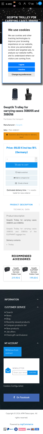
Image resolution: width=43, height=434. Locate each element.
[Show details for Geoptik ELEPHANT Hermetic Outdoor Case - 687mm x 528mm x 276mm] (7, 269)
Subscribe (32, 372)
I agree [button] (21, 65)
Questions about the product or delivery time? (23, 136)
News (8, 316)
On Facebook (23, 397)
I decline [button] (21, 69)
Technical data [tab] (21, 209)
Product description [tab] (21, 204)
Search (9, 312)
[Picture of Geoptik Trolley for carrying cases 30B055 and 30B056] (15, 94)
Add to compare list (22, 178)
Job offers (11, 332)
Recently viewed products (18, 322)
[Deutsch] (14, 2)
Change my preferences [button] (21, 74)
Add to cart (22, 165)
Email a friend (23, 183)
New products (12, 329)
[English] (14, 6)
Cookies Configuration (13, 386)
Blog (8, 319)
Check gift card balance (16, 335)
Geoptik (19, 125)
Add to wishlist (22, 172)
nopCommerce (26, 424)
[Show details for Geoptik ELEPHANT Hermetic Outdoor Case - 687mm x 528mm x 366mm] (25, 269)
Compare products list (16, 325)
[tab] (21, 298)
